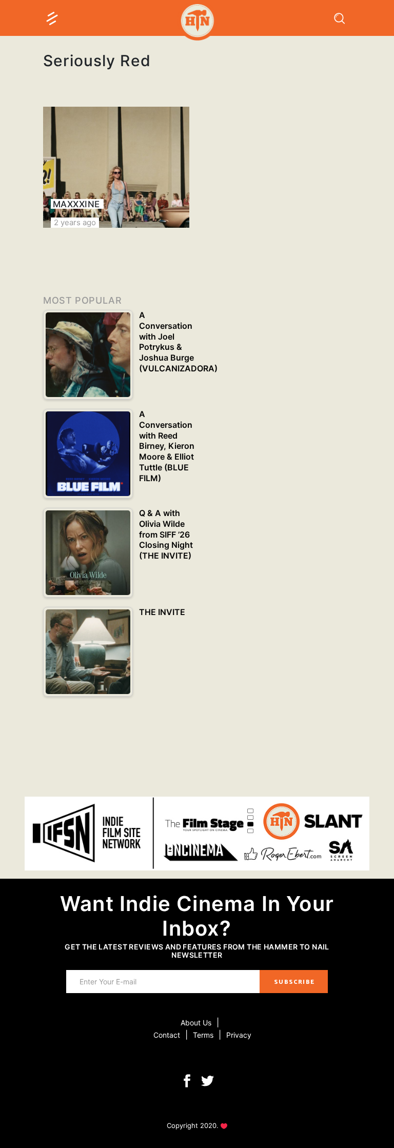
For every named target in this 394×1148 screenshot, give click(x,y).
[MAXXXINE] (116, 167)
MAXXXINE (76, 204)
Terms (203, 1035)
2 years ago (75, 222)
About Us (196, 1022)
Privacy (238, 1035)
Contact (166, 1035)
